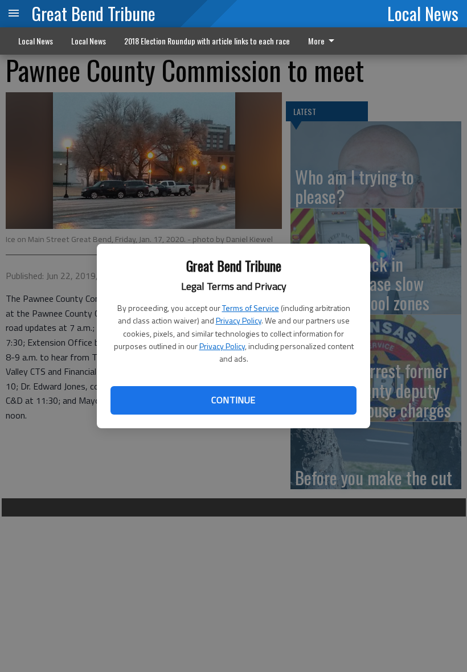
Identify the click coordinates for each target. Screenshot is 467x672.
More (316, 41)
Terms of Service (250, 308)
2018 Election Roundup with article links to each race (207, 41)
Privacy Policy (238, 320)
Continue (233, 400)
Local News (422, 13)
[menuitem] (324, 41)
